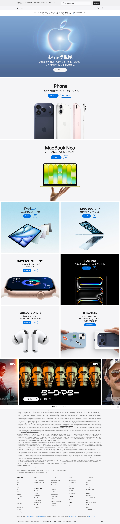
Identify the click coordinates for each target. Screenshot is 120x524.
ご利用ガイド (53, 506)
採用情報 (87, 500)
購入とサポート (71, 490)
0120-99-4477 (91, 516)
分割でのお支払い (54, 499)
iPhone (18, 487)
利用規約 (54, 521)
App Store (36, 507)
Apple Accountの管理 (39, 480)
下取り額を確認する (89, 325)
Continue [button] (96, 3)
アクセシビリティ (89, 480)
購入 (66, 157)
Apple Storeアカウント (39, 482)
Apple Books (37, 505)
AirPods (19, 494)
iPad (18, 485)
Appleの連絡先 (89, 509)
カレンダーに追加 (60, 70)
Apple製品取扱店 (41, 516)
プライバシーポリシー (47, 521)
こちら (67, 447)
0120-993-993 (72, 516)
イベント (87, 505)
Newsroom (88, 495)
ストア (18, 480)
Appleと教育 (71, 488)
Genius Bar (54, 482)
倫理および (91, 502)
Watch (18, 489)
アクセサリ (19, 501)
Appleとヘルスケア (73, 499)
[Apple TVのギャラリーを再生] (118, 407)
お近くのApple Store (55, 480)
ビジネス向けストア (72, 482)
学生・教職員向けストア (73, 493)
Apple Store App (55, 492)
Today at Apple (55, 485)
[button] (76, 3)
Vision (18, 492)
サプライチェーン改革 (90, 489)
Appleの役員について (90, 497)
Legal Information (67, 521)
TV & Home (19, 496)
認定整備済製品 (54, 494)
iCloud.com (37, 485)
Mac (18, 482)
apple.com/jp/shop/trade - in (66, 426)
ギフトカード (19, 503)
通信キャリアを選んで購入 (56, 501)
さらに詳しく (53, 95)
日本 (102, 521)
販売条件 (59, 521)
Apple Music (37, 495)
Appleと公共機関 (72, 505)
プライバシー (88, 487)
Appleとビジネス (72, 480)
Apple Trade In (54, 496)
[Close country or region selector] (102, 3)
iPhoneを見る (66, 95)
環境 (87, 485)
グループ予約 (53, 487)
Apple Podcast (37, 502)
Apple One (36, 490)
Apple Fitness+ (37, 500)
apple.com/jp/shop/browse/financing (30, 432)
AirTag (18, 499)
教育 (87, 482)
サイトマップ (75, 521)
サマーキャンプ (54, 489)
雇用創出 (87, 507)
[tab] (57, 407)
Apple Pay (19, 512)
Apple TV (36, 493)
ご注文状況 (53, 503)
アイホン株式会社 (27, 472)
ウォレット (19, 509)
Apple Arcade (37, 497)
